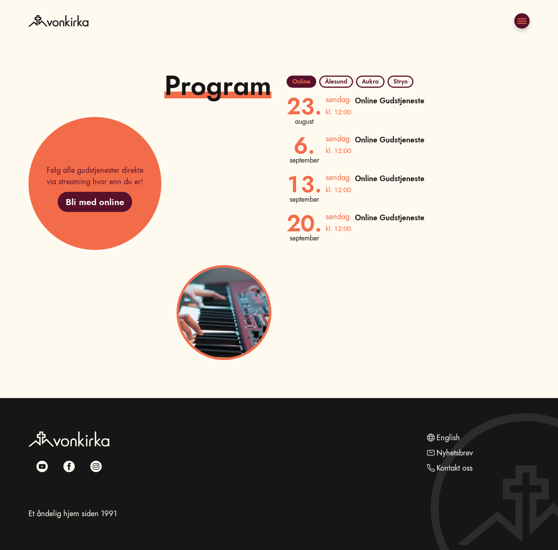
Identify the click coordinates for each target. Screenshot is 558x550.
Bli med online (95, 202)
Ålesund (336, 81)
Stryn (400, 81)
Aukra (370, 81)
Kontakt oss (455, 468)
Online (301, 81)
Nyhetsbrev (455, 452)
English (448, 437)
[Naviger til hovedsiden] (58, 39)
